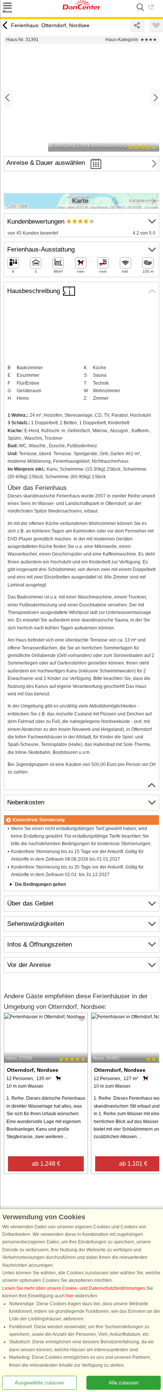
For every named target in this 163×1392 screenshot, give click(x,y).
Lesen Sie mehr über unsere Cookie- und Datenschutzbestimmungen (73, 1288)
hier (70, 1295)
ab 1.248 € (46, 1163)
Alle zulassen (123, 1383)
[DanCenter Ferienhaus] (81, 8)
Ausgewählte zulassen (39, 1383)
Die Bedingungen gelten (40, 884)
